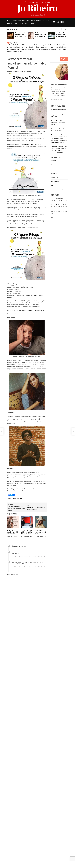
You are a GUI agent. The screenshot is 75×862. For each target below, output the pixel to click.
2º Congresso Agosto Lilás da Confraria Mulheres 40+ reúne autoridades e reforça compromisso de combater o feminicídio (58, 112)
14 (63, 207)
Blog (16, 23)
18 (56, 209)
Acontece (14, 20)
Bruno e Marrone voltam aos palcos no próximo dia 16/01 (29, 310)
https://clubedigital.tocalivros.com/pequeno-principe (23, 203)
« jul (52, 217)
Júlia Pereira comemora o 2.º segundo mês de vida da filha (25, 562)
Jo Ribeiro (37, 7)
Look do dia (10, 23)
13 (61, 207)
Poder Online (21, 20)
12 (59, 207)
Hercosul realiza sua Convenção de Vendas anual (23, 552)
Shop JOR (21, 23)
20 (61, 209)
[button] (65, 29)
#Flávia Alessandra (27, 45)
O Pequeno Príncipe (16, 498)
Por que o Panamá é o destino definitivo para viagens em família (59, 122)
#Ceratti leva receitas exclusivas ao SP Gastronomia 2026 (45, 49)
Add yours (23, 546)
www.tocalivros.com (40, 224)
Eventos (33, 20)
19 (59, 209)
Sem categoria (55, 181)
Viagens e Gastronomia (42, 20)
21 (63, 209)
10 (54, 207)
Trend (27, 20)
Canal (26, 23)
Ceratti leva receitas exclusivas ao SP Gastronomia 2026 (8, 34)
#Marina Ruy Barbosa (14, 45)
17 (54, 209)
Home (8, 20)
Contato (32, 23)
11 (56, 207)
